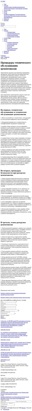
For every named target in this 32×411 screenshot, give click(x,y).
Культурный (7, 16)
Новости (6, 19)
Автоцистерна (8, 7)
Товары (6, 5)
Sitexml (4, 55)
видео (5, 11)
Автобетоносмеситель (18, 7)
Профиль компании (9, 14)
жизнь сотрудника (21, 16)
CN (2, 24)
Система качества (20, 14)
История (13, 16)
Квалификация (8, 17)
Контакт (6, 20)
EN (4, 24)
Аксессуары (7, 10)
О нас (5, 13)
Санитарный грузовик (21, 8)
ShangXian (6, 409)
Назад (2, 316)
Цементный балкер (9, 8)
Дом (5, 4)
